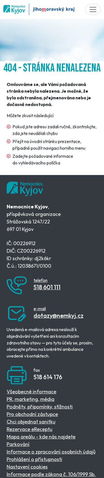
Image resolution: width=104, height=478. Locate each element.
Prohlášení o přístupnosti (34, 459)
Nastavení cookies (27, 467)
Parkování (18, 444)
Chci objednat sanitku (31, 421)
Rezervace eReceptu (29, 429)
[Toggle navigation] (93, 9)
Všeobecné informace (31, 391)
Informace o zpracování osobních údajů (51, 452)
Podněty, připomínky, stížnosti (40, 406)
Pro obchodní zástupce (32, 414)
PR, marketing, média (30, 399)
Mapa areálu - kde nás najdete (41, 436)
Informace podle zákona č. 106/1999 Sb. (51, 474)
